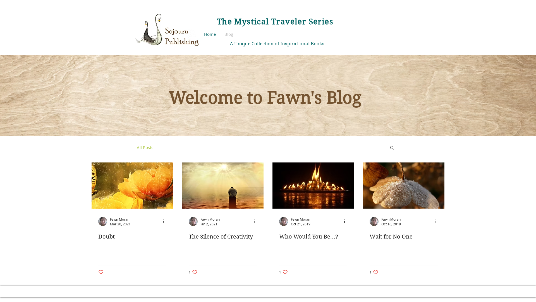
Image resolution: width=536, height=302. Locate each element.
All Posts (145, 147)
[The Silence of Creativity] (223, 185)
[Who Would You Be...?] (313, 185)
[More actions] (165, 221)
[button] (392, 148)
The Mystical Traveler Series (275, 21)
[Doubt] (132, 185)
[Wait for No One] (403, 185)
